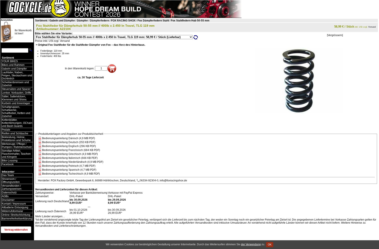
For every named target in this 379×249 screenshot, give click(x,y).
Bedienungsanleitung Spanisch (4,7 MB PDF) (69, 169)
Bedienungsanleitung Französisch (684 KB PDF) (71, 150)
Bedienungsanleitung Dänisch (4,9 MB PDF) (68, 138)
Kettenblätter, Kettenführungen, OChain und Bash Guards (17, 123)
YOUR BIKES (10, 61)
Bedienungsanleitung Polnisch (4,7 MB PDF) (68, 165)
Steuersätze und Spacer (16, 89)
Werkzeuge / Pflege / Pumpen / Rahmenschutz (17, 145)
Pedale (6, 129)
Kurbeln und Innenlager (16, 103)
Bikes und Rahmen (13, 65)
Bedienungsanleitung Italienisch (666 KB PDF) (70, 158)
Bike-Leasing (10, 160)
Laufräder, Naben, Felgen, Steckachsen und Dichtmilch (17, 75)
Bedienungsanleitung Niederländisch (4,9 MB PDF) (72, 161)
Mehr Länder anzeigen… (50, 216)
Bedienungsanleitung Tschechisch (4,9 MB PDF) (71, 173)
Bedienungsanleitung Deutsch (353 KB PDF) (68, 142)
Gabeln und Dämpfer (14, 68)
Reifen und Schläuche (15, 133)
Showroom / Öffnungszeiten (11, 180)
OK (269, 244)
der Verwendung (251, 244)
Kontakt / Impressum (14, 203)
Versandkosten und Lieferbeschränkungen (60, 225)
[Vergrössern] (335, 35)
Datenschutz (9, 192)
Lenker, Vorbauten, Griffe (16, 92)
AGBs (5, 196)
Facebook (8, 164)
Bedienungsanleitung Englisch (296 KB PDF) (69, 146)
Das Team (8, 175)
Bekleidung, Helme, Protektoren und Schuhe (16, 139)
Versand (372, 27)
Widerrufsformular (12, 211)
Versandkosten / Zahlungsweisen (11, 187)
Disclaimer (8, 200)
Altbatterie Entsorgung (15, 207)
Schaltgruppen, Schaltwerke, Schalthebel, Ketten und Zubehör (16, 111)
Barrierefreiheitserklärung (17, 218)
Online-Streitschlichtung (16, 214)
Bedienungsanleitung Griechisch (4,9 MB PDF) (70, 154)
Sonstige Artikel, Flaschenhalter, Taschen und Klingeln (16, 153)
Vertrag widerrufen (16, 229)
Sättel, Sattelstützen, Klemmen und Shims (14, 98)
